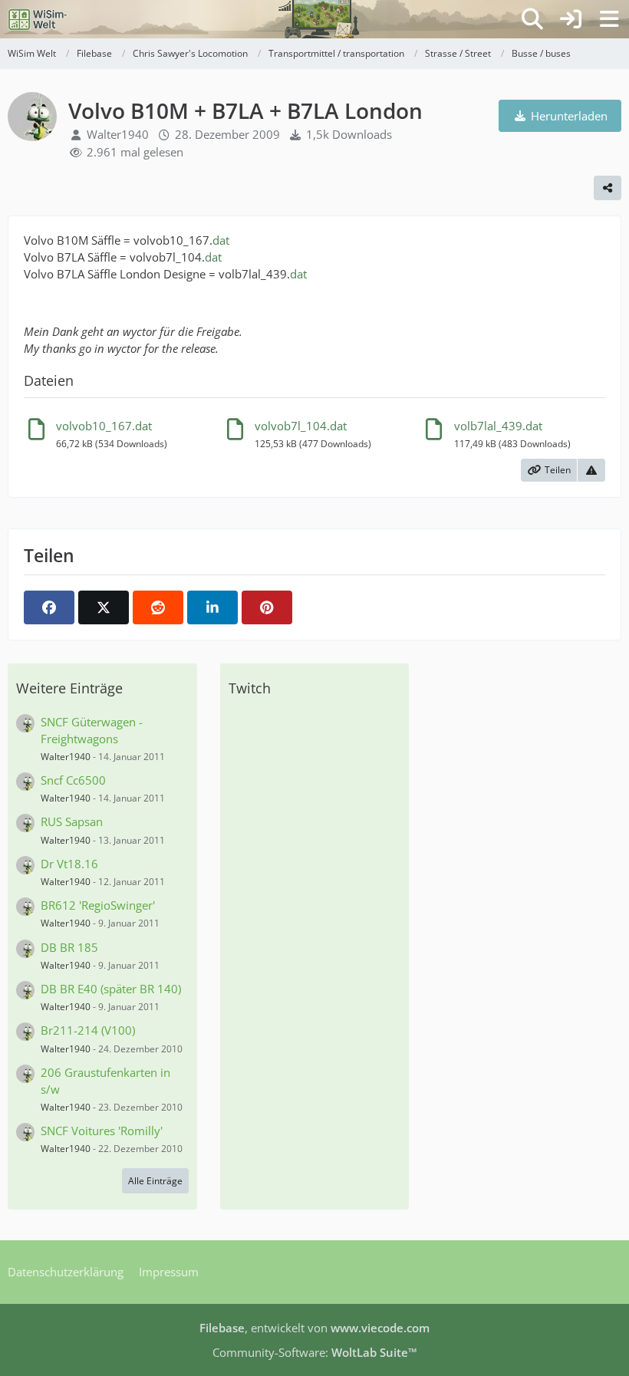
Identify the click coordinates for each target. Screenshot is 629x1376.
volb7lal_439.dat (498, 425)
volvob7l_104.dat (301, 425)
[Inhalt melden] (591, 470)
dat (220, 240)
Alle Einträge (155, 1180)
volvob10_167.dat (104, 425)
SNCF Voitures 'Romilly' (102, 1130)
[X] (103, 607)
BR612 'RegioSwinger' (98, 905)
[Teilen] (607, 188)
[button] (212, 607)
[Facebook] (49, 607)
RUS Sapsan (72, 821)
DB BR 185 (69, 947)
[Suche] (532, 19)
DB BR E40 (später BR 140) (111, 988)
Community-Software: (314, 1352)
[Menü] (609, 19)
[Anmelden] (570, 19)
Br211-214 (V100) (88, 1030)
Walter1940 (118, 134)
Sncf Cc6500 (73, 780)
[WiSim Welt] (38, 19)
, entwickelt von (314, 1327)
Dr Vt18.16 (69, 863)
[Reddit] (158, 607)
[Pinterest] (267, 607)
